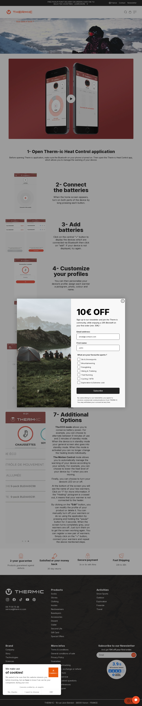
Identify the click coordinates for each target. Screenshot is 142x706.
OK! (51, 692)
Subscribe (98, 391)
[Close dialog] (122, 301)
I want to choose (32, 692)
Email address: (83, 332)
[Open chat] (136, 700)
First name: (82, 343)
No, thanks (12, 692)
